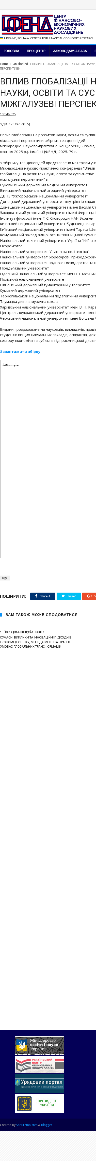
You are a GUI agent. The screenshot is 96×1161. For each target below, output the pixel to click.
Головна (11, 51)
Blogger (46, 1125)
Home (4, 64)
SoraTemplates (26, 1125)
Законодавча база (70, 51)
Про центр (36, 51)
